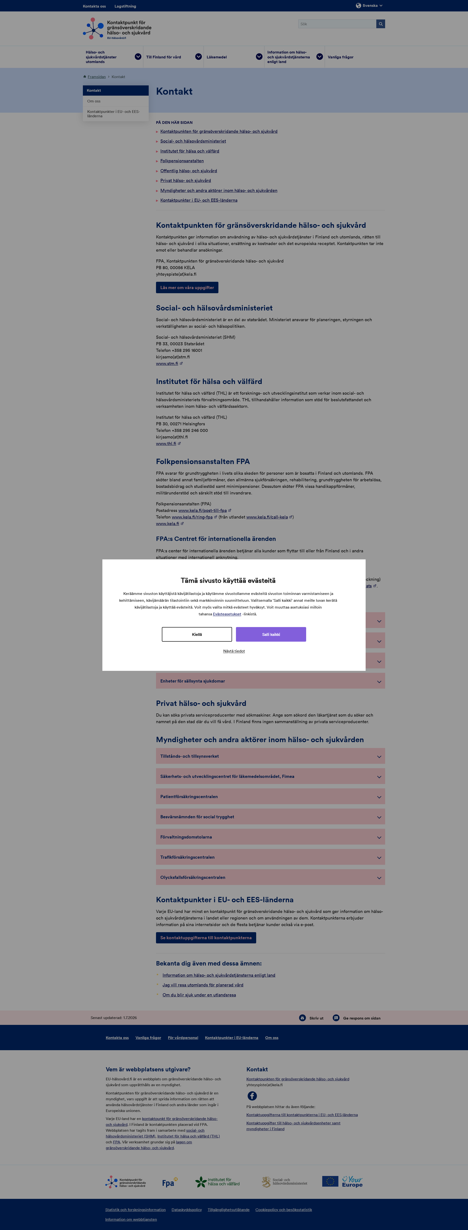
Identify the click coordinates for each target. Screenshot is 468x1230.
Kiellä (197, 634)
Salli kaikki (271, 634)
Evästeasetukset (227, 613)
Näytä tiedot (234, 650)
